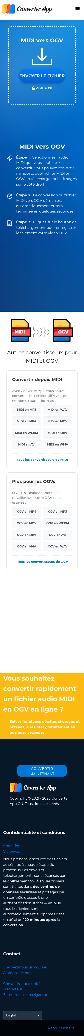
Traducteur (12, 989)
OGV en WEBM (57, 523)
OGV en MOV (26, 523)
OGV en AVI (57, 535)
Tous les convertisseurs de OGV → (44, 562)
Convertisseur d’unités (22, 984)
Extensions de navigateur (25, 995)
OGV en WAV (57, 546)
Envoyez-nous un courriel (25, 967)
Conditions (12, 846)
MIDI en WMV (57, 444)
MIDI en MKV (57, 433)
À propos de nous (18, 973)
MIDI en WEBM (26, 433)
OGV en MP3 (57, 511)
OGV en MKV (26, 535)
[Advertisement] (42, 623)
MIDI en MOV (57, 421)
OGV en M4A (26, 546)
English (11, 1015)
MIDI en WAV (57, 410)
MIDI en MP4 (26, 421)
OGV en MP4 (26, 511)
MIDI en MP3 (26, 410)
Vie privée (11, 851)
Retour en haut (61, 1028)
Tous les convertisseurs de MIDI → (44, 460)
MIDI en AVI (26, 444)
